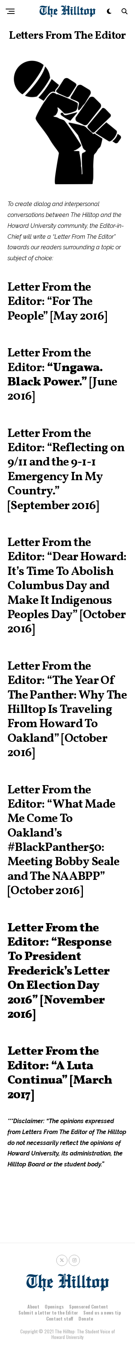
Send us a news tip (102, 1312)
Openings (54, 1306)
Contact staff (59, 1318)
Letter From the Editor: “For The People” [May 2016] (57, 302)
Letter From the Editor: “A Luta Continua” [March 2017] (60, 1073)
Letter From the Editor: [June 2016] (62, 375)
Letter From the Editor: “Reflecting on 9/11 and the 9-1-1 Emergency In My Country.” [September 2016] (66, 470)
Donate (85, 1318)
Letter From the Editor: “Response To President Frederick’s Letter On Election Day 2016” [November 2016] (59, 971)
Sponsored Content (88, 1306)
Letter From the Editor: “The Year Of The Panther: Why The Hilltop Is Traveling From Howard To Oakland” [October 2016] (67, 709)
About (33, 1306)
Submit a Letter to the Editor (48, 1312)
